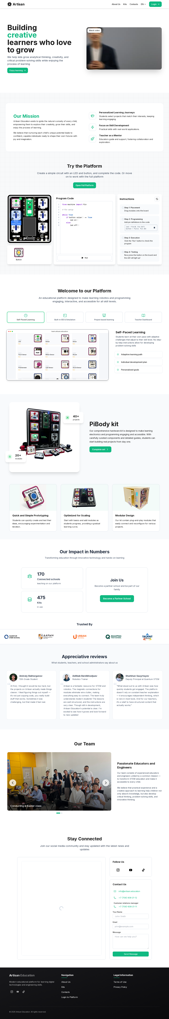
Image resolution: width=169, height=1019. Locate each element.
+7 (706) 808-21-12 (128, 897)
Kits (125, 4)
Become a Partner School (117, 598)
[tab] (25, 317)
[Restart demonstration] (157, 199)
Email (115, 922)
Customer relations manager (126, 903)
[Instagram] (11, 991)
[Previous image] (12, 782)
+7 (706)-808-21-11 (128, 906)
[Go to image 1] (58, 813)
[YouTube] (17, 991)
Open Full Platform (85, 185)
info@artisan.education (129, 891)
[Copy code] (154, 227)
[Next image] (105, 782)
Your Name (117, 912)
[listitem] (139, 354)
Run (86, 258)
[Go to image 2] (61, 813)
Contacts (134, 4)
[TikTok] (23, 991)
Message (117, 932)
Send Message (131, 954)
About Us (116, 4)
